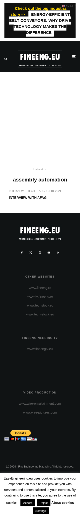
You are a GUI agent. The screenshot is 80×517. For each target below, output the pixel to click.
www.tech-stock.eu (40, 314)
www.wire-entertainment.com (40, 403)
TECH (31, 191)
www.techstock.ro (40, 305)
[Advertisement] (40, 114)
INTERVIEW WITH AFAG (28, 198)
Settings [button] (40, 511)
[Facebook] (22, 252)
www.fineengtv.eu (40, 349)
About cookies (62, 503)
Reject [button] (44, 503)
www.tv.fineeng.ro (40, 296)
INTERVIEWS (17, 191)
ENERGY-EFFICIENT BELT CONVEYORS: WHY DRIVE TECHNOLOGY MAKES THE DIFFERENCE (40, 23)
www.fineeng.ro (40, 288)
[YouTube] (49, 252)
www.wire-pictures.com (40, 412)
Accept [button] (27, 503)
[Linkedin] (58, 252)
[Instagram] (39, 252)
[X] (30, 252)
